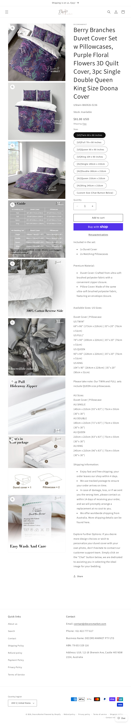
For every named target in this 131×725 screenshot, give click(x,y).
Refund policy (15, 652)
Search (11, 631)
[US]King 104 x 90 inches (90, 156)
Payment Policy (16, 660)
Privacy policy (84, 714)
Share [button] (80, 576)
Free (85, 123)
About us (12, 623)
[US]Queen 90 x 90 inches (90, 149)
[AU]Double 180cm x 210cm (91, 171)
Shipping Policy (16, 645)
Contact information (114, 717)
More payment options (98, 234)
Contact (12, 638)
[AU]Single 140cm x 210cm (91, 163)
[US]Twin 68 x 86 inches (89, 135)
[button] (6, 12)
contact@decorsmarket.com (90, 623)
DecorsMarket (38, 714)
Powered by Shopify (52, 714)
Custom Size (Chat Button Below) (95, 192)
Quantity (77, 199)
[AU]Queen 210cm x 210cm (91, 178)
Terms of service (100, 714)
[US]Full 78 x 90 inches (89, 142)
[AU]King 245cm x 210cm (90, 185)
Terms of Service (16, 674)
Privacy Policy (15, 667)
